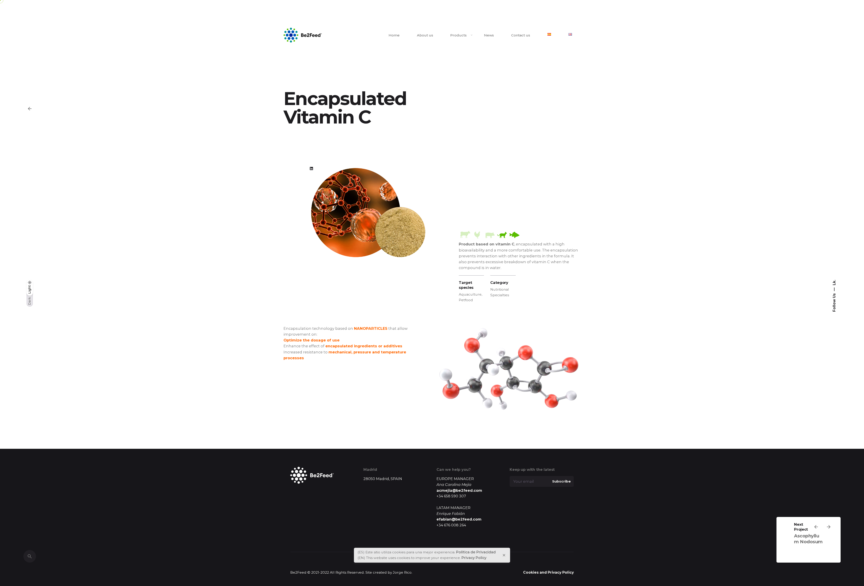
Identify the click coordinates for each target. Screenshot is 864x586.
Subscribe (561, 481)
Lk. (834, 282)
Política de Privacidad (476, 552)
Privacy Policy (473, 558)
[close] (504, 555)
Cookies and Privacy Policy (548, 572)
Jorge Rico (402, 572)
